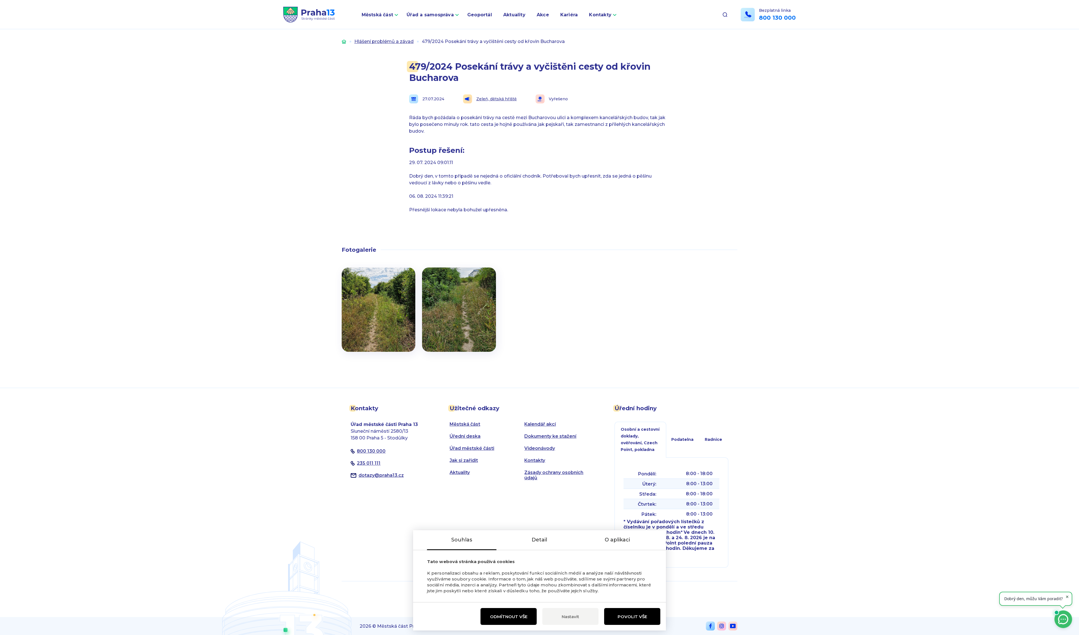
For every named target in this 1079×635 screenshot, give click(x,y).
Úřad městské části (472, 448)
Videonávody (539, 448)
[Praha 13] (309, 14)
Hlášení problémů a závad (384, 41)
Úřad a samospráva (430, 14)
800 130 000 (777, 17)
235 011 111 (368, 463)
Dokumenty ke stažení (550, 436)
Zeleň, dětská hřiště (496, 98)
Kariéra (569, 14)
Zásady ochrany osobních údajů (553, 475)
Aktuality (514, 14)
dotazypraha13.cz (381, 475)
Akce (543, 14)
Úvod (344, 41)
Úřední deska (465, 436)
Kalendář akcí (540, 424)
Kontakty (600, 14)
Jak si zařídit (464, 460)
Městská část (377, 14)
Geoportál (479, 14)
